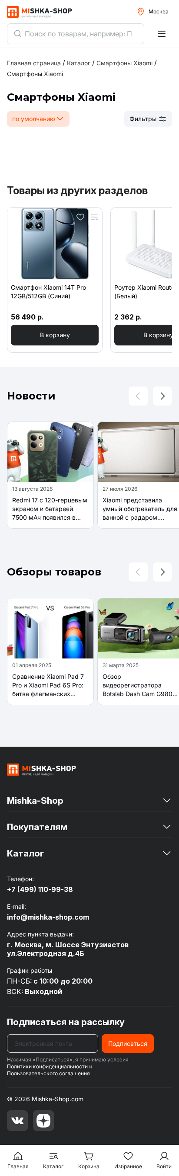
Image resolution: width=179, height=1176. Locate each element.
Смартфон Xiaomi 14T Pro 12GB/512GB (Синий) (48, 292)
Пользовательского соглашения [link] (48, 1073)
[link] (35, 73)
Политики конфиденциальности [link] (47, 1066)
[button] (55, 335)
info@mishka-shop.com (48, 917)
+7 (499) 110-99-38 (40, 889)
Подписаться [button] (127, 1043)
